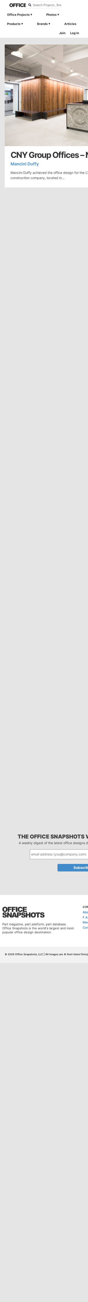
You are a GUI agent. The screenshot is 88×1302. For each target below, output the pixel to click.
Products (13, 24)
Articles (70, 24)
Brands (42, 24)
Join (62, 33)
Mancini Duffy (25, 163)
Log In (74, 33)
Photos (51, 14)
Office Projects (18, 14)
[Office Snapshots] (14, 5)
